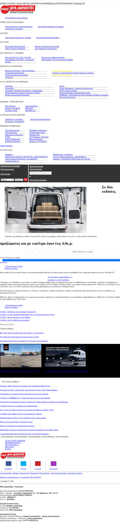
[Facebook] (29, 251)
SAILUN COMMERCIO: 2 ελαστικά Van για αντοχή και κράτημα (25, 398)
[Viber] (48, 251)
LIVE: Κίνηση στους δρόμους (16, 18)
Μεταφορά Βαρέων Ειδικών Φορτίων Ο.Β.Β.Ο (22, 93)
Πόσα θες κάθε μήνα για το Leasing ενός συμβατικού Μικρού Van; (25, 386)
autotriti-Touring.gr (12, 161)
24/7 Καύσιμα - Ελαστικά (38, 137)
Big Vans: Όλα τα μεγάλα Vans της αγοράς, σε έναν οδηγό (21, 333)
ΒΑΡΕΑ (8, 449)
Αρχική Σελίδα (5, 473)
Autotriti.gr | (73, 4)
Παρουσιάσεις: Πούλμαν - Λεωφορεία (19, 60)
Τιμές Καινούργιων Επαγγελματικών (18, 27)
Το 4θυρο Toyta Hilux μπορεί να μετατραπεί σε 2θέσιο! (21, 414)
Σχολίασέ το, (59, 280)
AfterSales (9, 86)
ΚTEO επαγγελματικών (68, 91)
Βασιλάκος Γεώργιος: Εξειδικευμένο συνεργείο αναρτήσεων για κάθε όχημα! (29, 430)
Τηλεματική (9, 88)
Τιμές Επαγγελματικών (7, 169)
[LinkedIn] (60, 251)
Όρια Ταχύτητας (11, 133)
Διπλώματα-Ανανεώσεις (14, 135)
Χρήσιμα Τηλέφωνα (12, 141)
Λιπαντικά (9, 77)
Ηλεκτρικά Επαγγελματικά (15, 46)
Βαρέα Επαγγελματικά (36, 166)
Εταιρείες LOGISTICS (38, 141)
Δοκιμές (8, 62)
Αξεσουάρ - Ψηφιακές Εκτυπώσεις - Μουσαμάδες (24, 91)
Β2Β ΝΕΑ (29, 108)
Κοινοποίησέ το (60, 277)
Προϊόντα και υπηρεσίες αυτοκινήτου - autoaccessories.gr (26, 157)
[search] (30, 176)
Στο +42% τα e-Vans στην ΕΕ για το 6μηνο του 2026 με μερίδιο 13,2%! (27, 410)
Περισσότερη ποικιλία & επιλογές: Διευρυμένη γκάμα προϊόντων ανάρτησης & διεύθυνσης (34, 402)
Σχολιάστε (3, 262)
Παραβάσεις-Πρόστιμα (38, 130)
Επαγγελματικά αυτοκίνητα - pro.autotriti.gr (21, 159)
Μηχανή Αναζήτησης (36, 169)
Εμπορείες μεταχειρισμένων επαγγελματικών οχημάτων (73, 73)
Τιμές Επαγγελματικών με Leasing (51, 27)
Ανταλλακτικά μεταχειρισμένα (16, 75)
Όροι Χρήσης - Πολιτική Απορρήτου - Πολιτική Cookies (60, 473)
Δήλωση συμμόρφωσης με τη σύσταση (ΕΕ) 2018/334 (20, 477)
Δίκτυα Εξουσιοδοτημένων (40, 119)
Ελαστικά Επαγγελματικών (62, 75)
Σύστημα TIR (34, 135)
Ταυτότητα (34, 473)
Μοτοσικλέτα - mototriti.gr (63, 154)
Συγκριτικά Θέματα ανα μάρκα (47, 38)
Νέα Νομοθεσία (31, 106)
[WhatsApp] (54, 251)
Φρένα (61, 86)
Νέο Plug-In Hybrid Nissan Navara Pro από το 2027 (19, 337)
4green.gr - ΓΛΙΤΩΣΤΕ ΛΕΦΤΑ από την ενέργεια (71, 159)
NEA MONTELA (12, 445)
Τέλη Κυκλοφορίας (12, 130)
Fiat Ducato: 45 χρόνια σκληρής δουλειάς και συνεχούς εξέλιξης (24, 394)
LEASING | (7, 4)
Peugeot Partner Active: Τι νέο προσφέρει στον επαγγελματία (23, 418)
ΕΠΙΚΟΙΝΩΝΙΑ (6, 146)
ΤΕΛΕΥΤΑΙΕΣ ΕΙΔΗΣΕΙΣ (15, 441)
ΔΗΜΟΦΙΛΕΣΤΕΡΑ (13, 443)
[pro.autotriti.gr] (13, 458)
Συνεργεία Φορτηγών (67, 97)
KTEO (7, 137)
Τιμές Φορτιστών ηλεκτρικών (46, 49)
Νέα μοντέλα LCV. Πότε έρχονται (18, 57)
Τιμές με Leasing (5, 174)
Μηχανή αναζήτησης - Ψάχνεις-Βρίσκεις (20, 71)
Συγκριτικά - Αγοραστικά (14, 121)
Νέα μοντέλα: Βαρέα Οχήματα (52, 57)
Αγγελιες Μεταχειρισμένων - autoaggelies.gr (69, 157)
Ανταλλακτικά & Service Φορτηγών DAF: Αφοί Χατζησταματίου (24, 434)
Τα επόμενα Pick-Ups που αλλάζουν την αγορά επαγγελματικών (24, 341)
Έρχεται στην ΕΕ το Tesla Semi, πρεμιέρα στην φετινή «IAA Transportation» (29, 390)
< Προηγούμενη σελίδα (13, 266)
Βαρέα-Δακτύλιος (36, 139)
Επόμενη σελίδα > (12, 268)
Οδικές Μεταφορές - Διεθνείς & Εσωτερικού (76, 88)
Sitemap (15, 473)
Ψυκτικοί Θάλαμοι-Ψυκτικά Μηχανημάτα (74, 93)
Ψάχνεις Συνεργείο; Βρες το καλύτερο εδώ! (16, 422)
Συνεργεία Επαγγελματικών (62, 71)
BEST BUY (9, 447)
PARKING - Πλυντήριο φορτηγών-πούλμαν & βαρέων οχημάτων (84, 95)
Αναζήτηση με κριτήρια (13, 29)
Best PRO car (30, 110)
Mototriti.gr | (83, 4)
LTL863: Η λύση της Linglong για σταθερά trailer (18, 406)
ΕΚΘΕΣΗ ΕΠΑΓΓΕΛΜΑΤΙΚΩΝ (10, 166)
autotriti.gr (9, 154)
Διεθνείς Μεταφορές (12, 139)
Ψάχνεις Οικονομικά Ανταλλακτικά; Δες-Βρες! (17, 426)
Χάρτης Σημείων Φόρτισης (15, 49)
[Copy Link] (67, 251)
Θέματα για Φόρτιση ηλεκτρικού (47, 46)
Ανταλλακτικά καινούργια (14, 73)
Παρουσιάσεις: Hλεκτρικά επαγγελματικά (57, 60)
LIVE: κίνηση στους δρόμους (38, 180)
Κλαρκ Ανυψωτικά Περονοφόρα (17, 95)
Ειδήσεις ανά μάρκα (12, 108)
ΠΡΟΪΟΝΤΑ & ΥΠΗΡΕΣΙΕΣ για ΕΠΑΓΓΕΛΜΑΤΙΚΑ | (47, 4)
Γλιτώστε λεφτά (11, 110)
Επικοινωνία (24, 473)
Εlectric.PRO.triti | (19, 4)
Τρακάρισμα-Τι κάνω (37, 133)
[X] (35, 251)
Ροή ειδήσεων (10, 106)
